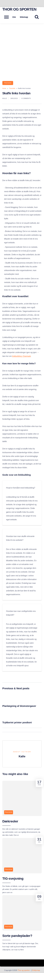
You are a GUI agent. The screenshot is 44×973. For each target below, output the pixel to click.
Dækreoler (10, 821)
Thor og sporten (19, 9)
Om (14, 17)
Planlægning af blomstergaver (19, 706)
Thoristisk (7, 83)
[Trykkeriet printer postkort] (8, 718)
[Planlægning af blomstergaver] (8, 702)
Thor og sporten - (24, 970)
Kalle (4, 98)
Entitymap (36, 970)
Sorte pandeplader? (17, 936)
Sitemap (24, 17)
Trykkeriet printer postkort (17, 722)
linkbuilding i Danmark (21, 356)
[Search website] (37, 17)
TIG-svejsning (12, 878)
